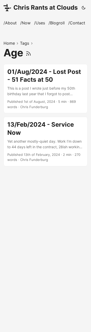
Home (9, 43)
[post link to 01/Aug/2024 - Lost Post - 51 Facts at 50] (45, 88)
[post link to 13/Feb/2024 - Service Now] (45, 141)
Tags (24, 43)
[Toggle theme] (83, 7)
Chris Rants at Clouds (45, 7)
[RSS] (28, 52)
